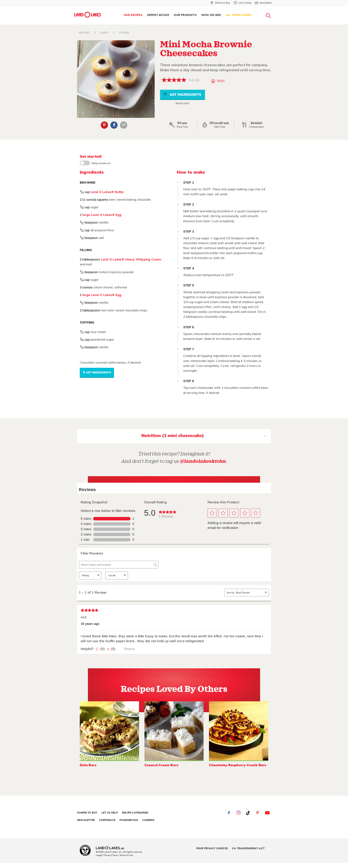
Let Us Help (110, 813)
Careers (148, 820)
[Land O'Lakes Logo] (88, 15)
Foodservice (128, 820)
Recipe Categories (135, 813)
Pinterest (104, 125)
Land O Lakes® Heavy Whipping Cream (131, 259)
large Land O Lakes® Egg (101, 214)
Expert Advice (158, 15)
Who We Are (211, 15)
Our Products (185, 15)
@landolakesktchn (203, 461)
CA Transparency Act (248, 848)
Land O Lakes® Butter (107, 192)
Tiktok (248, 812)
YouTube (267, 812)
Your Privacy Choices (212, 848)
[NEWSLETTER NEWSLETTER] (275, 7)
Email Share (123, 125)
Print (221, 81)
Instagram (238, 812)
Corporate (107, 820)
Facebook (114, 125)
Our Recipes (133, 15)
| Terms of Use (125, 855)
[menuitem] (133, 15)
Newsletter (86, 820)
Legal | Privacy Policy (107, 855)
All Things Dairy (239, 15)
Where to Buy (87, 813)
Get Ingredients (185, 94)
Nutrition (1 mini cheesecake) (172, 436)
